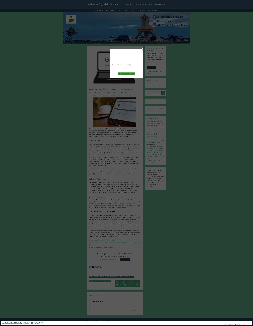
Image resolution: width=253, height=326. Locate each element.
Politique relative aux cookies (35, 323)
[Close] (142, 49)
